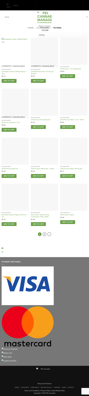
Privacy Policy (45, 390)
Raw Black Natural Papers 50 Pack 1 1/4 (14, 216)
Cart (43, 383)
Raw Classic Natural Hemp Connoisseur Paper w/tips (40, 216)
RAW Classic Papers (67, 215)
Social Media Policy (58, 390)
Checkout (48, 383)
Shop (39, 383)
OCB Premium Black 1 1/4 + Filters (72, 119)
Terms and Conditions (31, 390)
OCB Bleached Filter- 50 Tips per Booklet (42, 72)
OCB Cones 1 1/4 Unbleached (70, 69)
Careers (57, 387)
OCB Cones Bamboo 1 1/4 (11, 122)
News (64, 387)
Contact (71, 387)
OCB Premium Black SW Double (71, 168)
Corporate (34, 387)
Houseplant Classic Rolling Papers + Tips (14, 72)
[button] (5, 17)
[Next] (49, 234)
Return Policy (46, 387)
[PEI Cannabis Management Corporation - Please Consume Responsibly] (44, 17)
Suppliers (25, 387)
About (17, 387)
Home (31, 28)
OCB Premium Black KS (10, 168)
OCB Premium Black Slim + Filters (42, 168)
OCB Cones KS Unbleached (40, 119)
